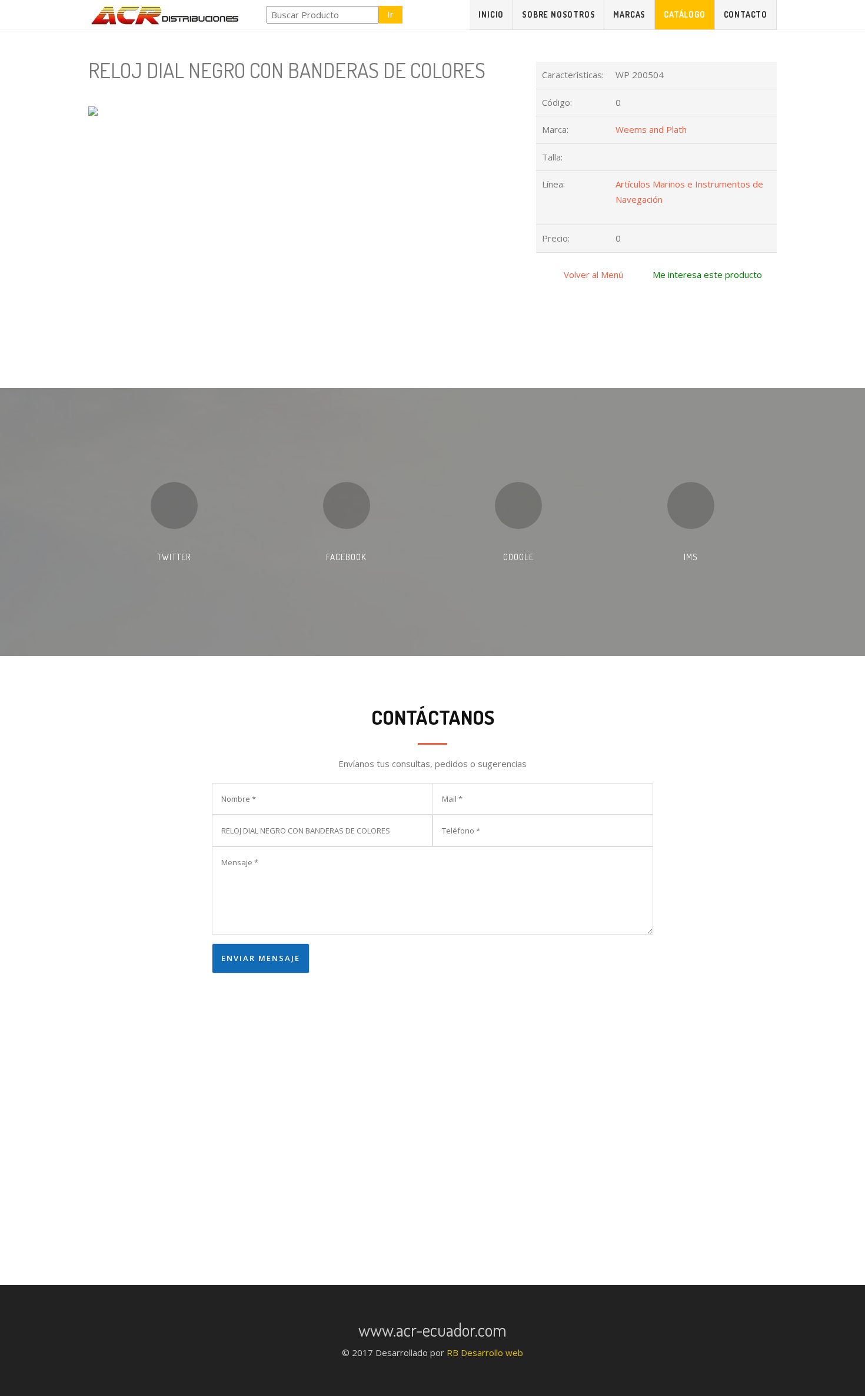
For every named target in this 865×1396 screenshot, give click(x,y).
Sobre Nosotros (558, 14)
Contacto (745, 14)
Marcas (629, 14)
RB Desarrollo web (485, 1352)
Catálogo (684, 14)
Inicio (491, 14)
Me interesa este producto (707, 274)
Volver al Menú (593, 274)
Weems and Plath (651, 129)
